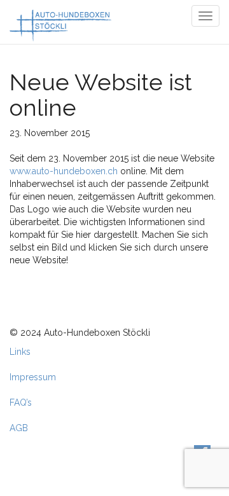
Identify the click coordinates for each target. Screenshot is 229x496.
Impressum (33, 377)
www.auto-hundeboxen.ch (64, 171)
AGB (19, 428)
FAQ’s (21, 402)
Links (20, 352)
